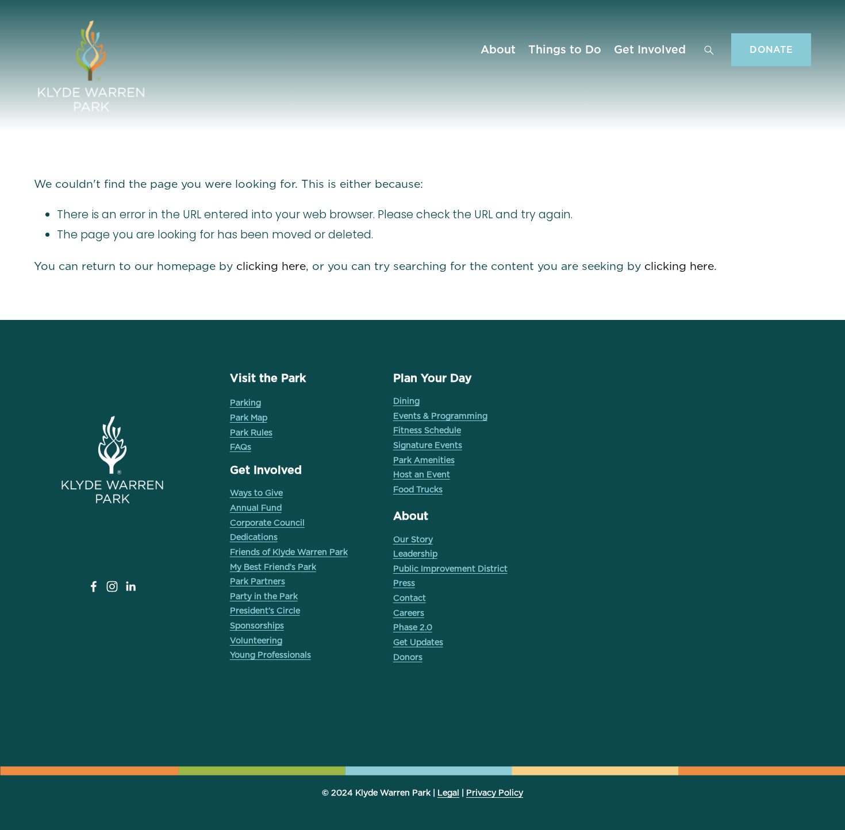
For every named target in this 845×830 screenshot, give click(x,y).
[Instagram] (112, 586)
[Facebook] (93, 586)
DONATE (771, 49)
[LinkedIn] (130, 586)
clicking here (271, 266)
